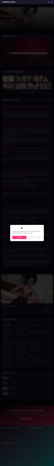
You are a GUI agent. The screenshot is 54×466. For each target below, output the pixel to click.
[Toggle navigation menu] (51, 2)
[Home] (8, 2)
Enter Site (19, 237)
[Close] (41, 227)
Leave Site (34, 237)
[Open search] (48, 2)
